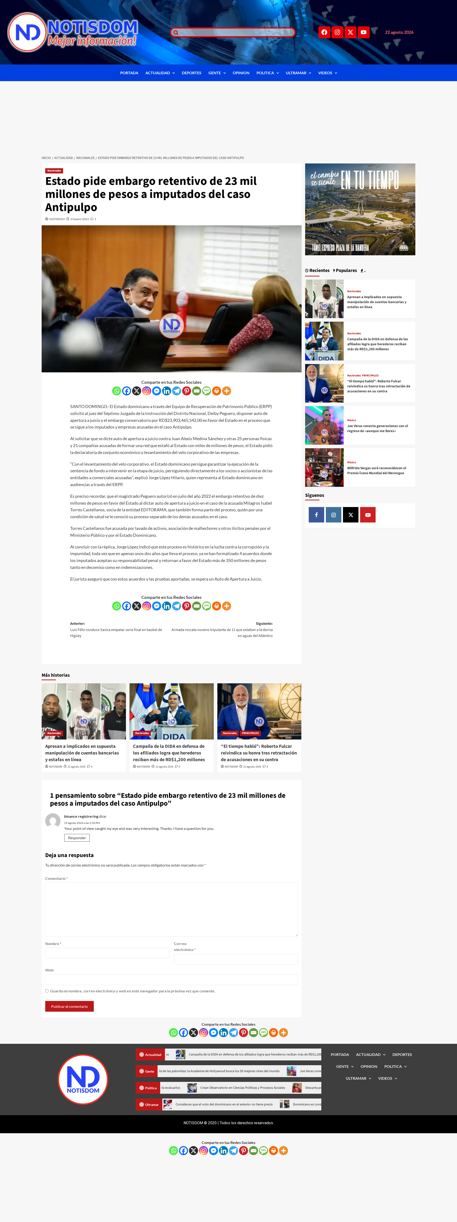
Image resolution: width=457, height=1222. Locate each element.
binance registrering (81, 816)
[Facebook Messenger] (156, 390)
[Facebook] (324, 32)
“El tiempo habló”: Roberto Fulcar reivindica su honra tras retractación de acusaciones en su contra (259, 753)
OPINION (241, 72)
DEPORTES (191, 72)
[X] (136, 390)
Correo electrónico (185, 946)
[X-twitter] (351, 32)
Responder (77, 837)
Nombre (53, 943)
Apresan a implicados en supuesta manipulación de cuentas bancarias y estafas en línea (82, 753)
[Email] (196, 390)
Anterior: (116, 629)
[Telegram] (176, 390)
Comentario (56, 878)
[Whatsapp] (116, 390)
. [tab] (364, 270)
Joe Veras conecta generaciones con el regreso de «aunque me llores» (377, 429)
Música (351, 420)
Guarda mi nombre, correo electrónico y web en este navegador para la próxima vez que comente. (132, 991)
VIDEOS (325, 72)
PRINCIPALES (250, 733)
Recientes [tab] (319, 270)
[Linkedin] (166, 390)
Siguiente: (222, 629)
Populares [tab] (346, 270)
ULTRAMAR (296, 72)
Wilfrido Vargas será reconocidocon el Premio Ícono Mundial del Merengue (376, 471)
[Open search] (174, 32)
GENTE (215, 72)
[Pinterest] (186, 390)
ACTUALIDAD (157, 72)
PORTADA (129, 72)
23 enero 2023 (79, 219)
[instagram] (333, 514)
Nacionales (54, 171)
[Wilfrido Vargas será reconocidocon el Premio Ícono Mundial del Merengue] (324, 467)
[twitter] (350, 514)
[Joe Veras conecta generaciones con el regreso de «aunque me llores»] (324, 425)
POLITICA (265, 72)
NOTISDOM (57, 219)
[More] (226, 390)
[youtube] (368, 514)
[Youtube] (364, 32)
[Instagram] (337, 32)
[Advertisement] (228, 117)
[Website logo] (82, 32)
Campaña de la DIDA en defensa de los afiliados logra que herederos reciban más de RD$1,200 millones (169, 753)
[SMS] (206, 390)
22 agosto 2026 (76, 767)
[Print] (216, 390)
